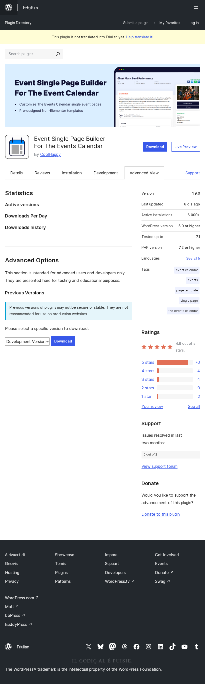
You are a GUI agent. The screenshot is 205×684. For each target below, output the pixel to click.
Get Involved (167, 554)
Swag (162, 581)
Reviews (42, 172)
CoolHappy (50, 154)
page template (187, 290)
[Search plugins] (58, 54)
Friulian (23, 646)
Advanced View (144, 172)
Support (193, 172)
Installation (72, 172)
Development (106, 172)
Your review (152, 406)
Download (155, 147)
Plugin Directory (18, 23)
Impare (111, 554)
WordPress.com (22, 597)
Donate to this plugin (161, 514)
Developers (115, 572)
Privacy (12, 581)
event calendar (187, 270)
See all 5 (193, 258)
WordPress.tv (120, 581)
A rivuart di (15, 554)
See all (194, 406)
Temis (60, 563)
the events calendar (183, 311)
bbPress (15, 615)
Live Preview (185, 147)
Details (16, 172)
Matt (12, 606)
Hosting (12, 572)
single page (189, 300)
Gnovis (11, 563)
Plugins (61, 572)
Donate (164, 572)
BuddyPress (18, 624)
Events (161, 563)
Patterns (63, 581)
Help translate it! (139, 37)
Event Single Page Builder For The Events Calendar (69, 142)
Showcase (64, 554)
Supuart (112, 563)
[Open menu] (197, 7)
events (193, 280)
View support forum (160, 466)
